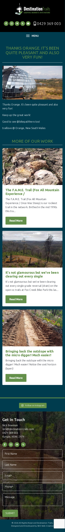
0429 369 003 (49, 23)
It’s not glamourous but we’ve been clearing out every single (32, 274)
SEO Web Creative (45, 526)
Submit (10, 513)
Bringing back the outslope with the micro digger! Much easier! (30, 353)
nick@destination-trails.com (18, 429)
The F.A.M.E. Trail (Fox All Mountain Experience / (32, 192)
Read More (16, 220)
